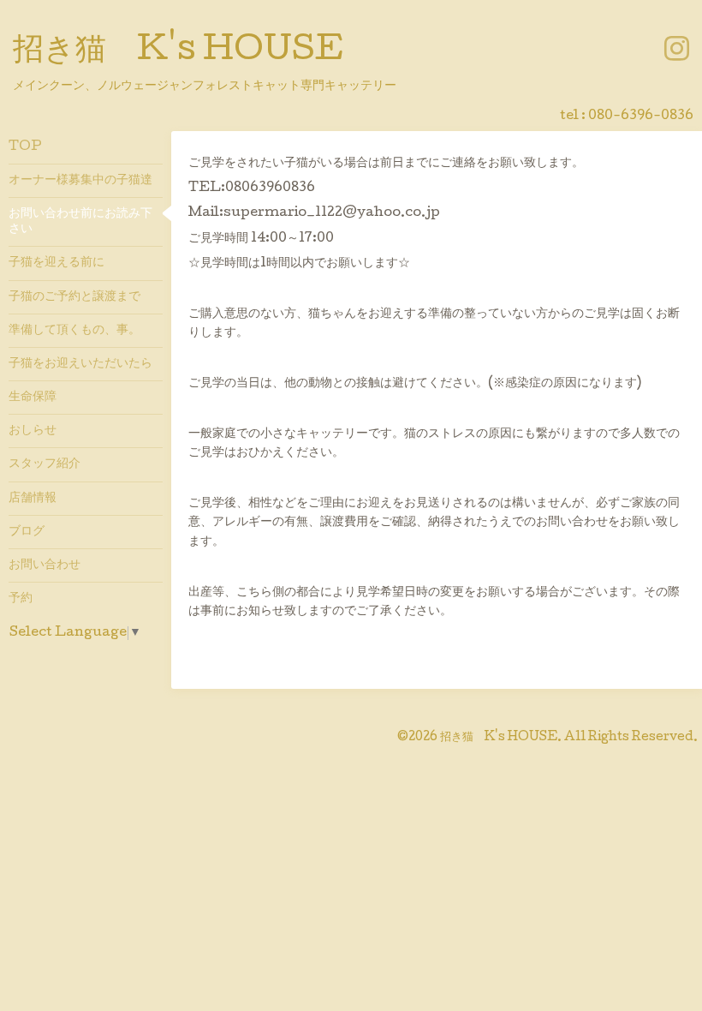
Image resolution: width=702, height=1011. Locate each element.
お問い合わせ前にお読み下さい (80, 221)
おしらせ (33, 431)
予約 (21, 599)
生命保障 (33, 397)
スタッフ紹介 (44, 464)
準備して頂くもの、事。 (74, 331)
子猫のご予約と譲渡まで (74, 297)
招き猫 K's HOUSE (178, 52)
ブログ (27, 532)
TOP (25, 147)
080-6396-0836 (640, 116)
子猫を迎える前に (56, 263)
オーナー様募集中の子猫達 (80, 181)
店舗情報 (33, 499)
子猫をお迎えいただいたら (80, 364)
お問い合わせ (44, 565)
